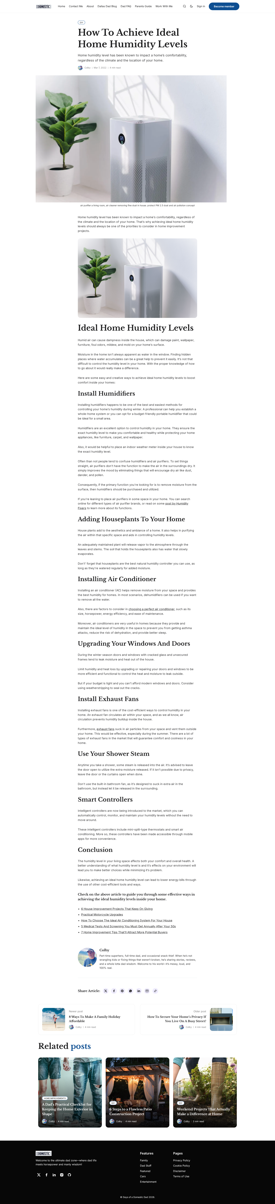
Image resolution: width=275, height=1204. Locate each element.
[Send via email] (147, 991)
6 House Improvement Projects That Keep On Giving (117, 908)
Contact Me (76, 6)
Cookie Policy (181, 1165)
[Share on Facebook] (114, 991)
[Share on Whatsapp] (130, 991)
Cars (143, 1176)
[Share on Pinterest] (122, 991)
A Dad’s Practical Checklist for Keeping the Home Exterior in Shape (67, 1109)
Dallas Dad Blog (107, 6)
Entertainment (148, 1181)
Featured (145, 1171)
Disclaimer (179, 1171)
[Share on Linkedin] (139, 991)
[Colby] (80, 67)
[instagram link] (62, 1175)
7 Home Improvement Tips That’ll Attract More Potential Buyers (124, 932)
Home (61, 6)
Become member (224, 6)
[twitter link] (39, 1175)
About (90, 6)
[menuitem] (61, 6)
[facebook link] (46, 1175)
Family (144, 1160)
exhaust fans (105, 729)
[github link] (69, 1175)
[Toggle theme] (191, 6)
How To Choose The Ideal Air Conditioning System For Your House (126, 920)
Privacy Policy (181, 1160)
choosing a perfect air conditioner (151, 609)
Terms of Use (181, 1176)
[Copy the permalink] (155, 991)
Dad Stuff (145, 1165)
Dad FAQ (126, 6)
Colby (88, 67)
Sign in (201, 6)
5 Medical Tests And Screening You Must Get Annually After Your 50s (128, 926)
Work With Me (164, 6)
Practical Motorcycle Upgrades (102, 914)
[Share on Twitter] (106, 991)
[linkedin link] (54, 1175)
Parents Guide (143, 6)
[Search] (184, 6)
